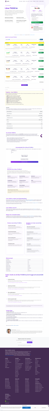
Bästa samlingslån (7, 382)
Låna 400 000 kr (27, 389)
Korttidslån (16, 376)
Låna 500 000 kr (27, 390)
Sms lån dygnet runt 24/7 (18, 366)
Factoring (36, 380)
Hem (5, 87)
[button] (47, 405)
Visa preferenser (44, 407)
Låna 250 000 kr (27, 386)
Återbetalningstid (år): (14, 150)
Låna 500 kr (16, 380)
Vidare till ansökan (37, 22)
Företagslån (34, 1)
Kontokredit (16, 375)
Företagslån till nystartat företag (39, 387)
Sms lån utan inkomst (28, 363)
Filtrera (41, 39)
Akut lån (36, 359)
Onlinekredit (36, 371)
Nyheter (6, 366)
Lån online (36, 363)
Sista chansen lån (37, 372)
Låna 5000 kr (17, 385)
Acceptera (26, 407)
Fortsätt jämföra (37, 24)
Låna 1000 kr (16, 381)
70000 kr (15, 325)
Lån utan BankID (27, 370)
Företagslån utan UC (37, 391)
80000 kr (17, 325)
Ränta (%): (12, 152)
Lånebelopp (7, 39)
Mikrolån (36, 367)
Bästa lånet (36, 362)
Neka (35, 407)
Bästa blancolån (7, 381)
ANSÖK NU (40, 44)
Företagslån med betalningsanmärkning (38, 383)
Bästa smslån (16, 372)
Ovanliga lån (16, 371)
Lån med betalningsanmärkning (19, 363)
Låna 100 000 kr (27, 382)
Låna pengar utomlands (28, 367)
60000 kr (12, 325)
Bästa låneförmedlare (8, 386)
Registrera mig (30, 342)
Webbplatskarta (7, 367)
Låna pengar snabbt (17, 359)
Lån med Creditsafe (37, 366)
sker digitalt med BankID (28, 200)
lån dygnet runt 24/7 (35, 202)
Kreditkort (37, 1)
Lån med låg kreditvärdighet (28, 362)
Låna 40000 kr (27, 380)
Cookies (6, 363)
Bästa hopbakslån (7, 385)
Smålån (36, 370)
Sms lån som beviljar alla (18, 367)
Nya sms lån (16, 370)
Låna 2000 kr (17, 382)
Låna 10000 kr (17, 386)
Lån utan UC (16, 362)
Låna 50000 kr (27, 381)
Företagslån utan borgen (38, 390)
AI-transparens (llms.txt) (8, 362)
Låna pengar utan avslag (28, 359)
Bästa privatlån (7, 380)
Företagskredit (37, 381)
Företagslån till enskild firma (38, 386)
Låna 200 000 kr (27, 385)
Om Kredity (6, 359)
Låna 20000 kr (17, 389)
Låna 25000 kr (17, 390)
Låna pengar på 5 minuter (28, 366)
